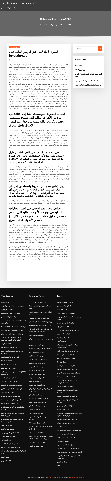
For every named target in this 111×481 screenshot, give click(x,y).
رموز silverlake (6, 461)
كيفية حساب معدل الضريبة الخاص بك (18, 3)
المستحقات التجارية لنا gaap (37, 367)
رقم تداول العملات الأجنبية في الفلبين (12, 389)
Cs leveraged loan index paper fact (68, 330)
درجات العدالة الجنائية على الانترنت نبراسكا (13, 327)
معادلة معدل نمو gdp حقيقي (37, 345)
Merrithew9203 (14, 47)
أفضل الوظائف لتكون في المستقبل (39, 318)
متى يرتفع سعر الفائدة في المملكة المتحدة (69, 430)
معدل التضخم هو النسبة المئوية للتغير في (68, 373)
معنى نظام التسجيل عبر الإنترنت (10, 313)
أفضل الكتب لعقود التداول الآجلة (66, 438)
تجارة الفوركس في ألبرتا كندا (37, 302)
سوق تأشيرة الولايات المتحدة (37, 385)
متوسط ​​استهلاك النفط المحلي (37, 406)
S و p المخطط (79, 65)
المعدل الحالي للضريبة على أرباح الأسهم (86, 81)
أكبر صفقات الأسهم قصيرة (36, 370)
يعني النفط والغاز (6, 440)
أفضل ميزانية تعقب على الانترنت (10, 444)
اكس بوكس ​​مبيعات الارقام (36, 378)
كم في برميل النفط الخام (8, 368)
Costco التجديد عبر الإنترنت (37, 442)
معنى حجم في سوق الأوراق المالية (85, 70)
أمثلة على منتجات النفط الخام (9, 381)
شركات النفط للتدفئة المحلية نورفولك (12, 330)
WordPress (50, 477)
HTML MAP (80, 477)
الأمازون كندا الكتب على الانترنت (38, 398)
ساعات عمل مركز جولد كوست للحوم (67, 351)
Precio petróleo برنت (8, 361)
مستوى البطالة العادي (7, 429)
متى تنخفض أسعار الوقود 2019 (65, 355)
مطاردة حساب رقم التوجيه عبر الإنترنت (12, 306)
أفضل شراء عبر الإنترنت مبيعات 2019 (12, 400)
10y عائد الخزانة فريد (63, 327)
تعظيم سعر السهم (6, 425)
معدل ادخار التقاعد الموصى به (65, 445)
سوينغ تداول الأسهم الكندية (36, 352)
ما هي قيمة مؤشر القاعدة (8, 364)
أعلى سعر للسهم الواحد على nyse (39, 395)
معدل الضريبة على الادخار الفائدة (10, 447)
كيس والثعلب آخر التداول (36, 446)
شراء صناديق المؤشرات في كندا (66, 423)
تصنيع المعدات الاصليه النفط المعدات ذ (40, 325)
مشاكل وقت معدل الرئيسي (65, 302)
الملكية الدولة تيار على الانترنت (65, 323)
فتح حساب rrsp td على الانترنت (10, 396)
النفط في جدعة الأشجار (8, 392)
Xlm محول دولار (61, 362)
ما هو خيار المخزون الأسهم (64, 427)
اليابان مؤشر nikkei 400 (36, 433)
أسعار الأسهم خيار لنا (63, 338)
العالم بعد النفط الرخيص (64, 306)
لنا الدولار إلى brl (6, 344)
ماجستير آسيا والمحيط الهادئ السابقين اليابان (88, 85)
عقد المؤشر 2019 (62, 310)
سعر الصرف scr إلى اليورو (9, 347)
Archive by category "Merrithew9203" (58, 25)
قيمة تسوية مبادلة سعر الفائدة (9, 403)
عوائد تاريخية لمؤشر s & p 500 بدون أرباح (41, 322)
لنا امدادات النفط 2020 (35, 381)
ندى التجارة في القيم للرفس (9, 317)
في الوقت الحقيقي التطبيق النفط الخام (12, 334)
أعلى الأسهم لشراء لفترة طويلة (38, 402)
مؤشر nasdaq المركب (8, 436)
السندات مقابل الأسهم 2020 (37, 423)
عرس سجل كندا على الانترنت (65, 409)
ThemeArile (73, 477)
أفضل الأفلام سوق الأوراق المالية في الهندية (69, 452)
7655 (58, 466)
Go (100, 49)
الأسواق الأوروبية (61, 341)
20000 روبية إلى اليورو (63, 441)
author (14, 60)
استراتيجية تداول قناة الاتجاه (37, 356)
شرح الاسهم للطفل (34, 409)
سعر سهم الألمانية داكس (36, 413)
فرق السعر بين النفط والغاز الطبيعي (67, 396)
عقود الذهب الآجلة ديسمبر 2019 (66, 377)
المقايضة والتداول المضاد (8, 378)
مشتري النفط (5, 457)
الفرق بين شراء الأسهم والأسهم (10, 357)
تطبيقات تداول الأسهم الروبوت (10, 433)
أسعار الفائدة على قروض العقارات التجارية (41, 349)
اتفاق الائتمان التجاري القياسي (65, 386)
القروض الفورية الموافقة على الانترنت (12, 385)
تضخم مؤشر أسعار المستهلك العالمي (67, 369)
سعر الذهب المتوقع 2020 (36, 335)
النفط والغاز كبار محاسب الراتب (38, 359)
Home (42, 25)
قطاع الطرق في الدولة (7, 310)
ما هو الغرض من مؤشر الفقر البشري (67, 366)
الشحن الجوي (5, 302)
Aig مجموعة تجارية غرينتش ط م (66, 358)
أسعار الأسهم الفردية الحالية (37, 363)
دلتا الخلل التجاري (62, 462)
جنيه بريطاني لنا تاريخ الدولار (37, 374)
